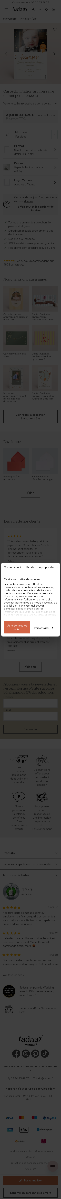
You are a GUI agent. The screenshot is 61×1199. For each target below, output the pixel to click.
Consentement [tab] (12, 567)
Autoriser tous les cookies (17, 627)
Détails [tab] (30, 567)
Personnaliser (41, 627)
